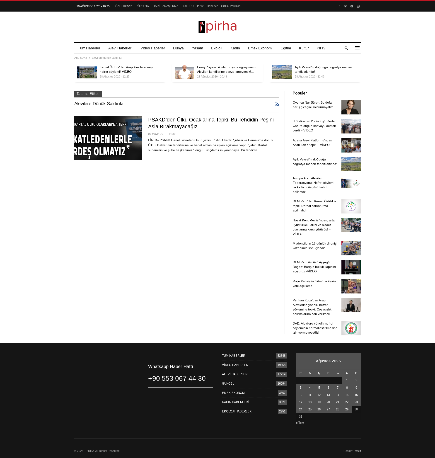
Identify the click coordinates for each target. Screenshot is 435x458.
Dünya (178, 48)
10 (300, 395)
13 (328, 395)
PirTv (200, 6)
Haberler (212, 6)
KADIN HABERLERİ (235, 402)
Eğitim (286, 48)
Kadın (235, 48)
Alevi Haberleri (120, 48)
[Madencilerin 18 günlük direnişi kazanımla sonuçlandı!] (351, 248)
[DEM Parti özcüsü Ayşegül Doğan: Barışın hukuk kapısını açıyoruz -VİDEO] (351, 267)
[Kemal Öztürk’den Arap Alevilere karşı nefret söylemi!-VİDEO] (87, 72)
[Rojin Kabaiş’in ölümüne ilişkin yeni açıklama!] (351, 286)
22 (346, 402)
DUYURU (188, 6)
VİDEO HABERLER (235, 365)
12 (319, 395)
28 (337, 409)
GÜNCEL (228, 383)
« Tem (300, 422)
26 (319, 409)
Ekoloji (216, 48)
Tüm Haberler (89, 48)
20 (328, 402)
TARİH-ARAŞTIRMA (166, 6)
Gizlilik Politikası (231, 6)
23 (356, 402)
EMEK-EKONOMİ (234, 393)
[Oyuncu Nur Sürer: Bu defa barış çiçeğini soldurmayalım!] (351, 107)
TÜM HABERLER (233, 355)
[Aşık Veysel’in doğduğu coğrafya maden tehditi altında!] (282, 72)
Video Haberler (152, 48)
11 (309, 395)
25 (310, 409)
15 (346, 395)
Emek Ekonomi (260, 48)
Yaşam (197, 48)
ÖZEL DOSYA (123, 6)
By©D (357, 451)
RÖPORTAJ (143, 6)
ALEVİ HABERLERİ (235, 374)
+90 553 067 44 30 (177, 378)
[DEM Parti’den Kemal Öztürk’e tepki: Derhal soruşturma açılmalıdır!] (351, 206)
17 (300, 402)
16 (356, 395)
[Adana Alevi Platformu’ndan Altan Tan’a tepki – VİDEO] (351, 145)
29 (346, 409)
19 (319, 402)
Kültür (304, 48)
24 (300, 409)
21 (337, 402)
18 (310, 402)
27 (328, 409)
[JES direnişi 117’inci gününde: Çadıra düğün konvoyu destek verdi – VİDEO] (351, 126)
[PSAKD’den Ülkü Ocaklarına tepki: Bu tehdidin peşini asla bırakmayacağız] (108, 138)
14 (337, 395)
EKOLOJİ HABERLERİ (237, 411)
